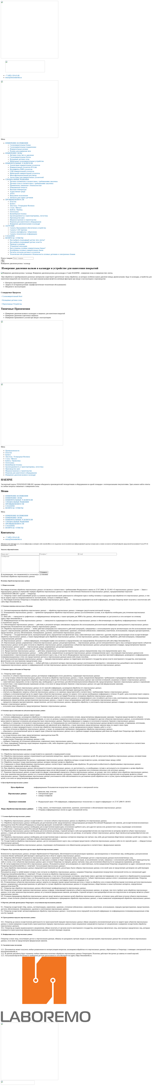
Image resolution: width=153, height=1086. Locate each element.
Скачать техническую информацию (23, 234)
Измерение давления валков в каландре (25, 224)
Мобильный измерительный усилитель (25, 173)
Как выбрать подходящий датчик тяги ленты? (27, 240)
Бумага (12, 204)
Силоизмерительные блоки (20, 145)
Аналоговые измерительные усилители (25, 165)
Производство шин (17, 218)
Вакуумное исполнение (19, 196)
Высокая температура (18, 189)
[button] (76, 139)
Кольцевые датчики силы (19, 159)
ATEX (12, 193)
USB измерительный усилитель (22, 171)
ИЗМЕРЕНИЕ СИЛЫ (13, 153)
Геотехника (14, 212)
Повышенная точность (18, 187)
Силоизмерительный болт (12, 296)
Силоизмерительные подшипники (23, 147)
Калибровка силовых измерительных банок (26, 250)
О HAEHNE (10, 236)
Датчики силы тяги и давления (22, 155)
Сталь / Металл (15, 208)
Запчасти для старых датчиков (21, 198)
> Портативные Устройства (11, 304)
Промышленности (12, 451)
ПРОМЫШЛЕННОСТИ (14, 200)
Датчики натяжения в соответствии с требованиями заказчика (34, 181)
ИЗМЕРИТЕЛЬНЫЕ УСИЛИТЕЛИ (19, 163)
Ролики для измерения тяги (20, 151)
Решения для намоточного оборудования (25, 222)
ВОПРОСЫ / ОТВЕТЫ (14, 238)
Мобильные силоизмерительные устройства (27, 161)
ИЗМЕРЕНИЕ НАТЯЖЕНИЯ (16, 143)
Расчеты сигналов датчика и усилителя (25, 252)
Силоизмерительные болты (20, 157)
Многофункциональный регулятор (23, 175)
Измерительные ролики (19, 149)
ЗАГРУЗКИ (9, 226)
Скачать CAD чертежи (18, 230)
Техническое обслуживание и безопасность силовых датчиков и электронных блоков (42, 254)
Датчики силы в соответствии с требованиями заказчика (31, 183)
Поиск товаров (6, 258)
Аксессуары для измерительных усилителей (27, 177)
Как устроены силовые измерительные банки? (27, 248)
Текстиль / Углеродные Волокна (22, 206)
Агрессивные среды (17, 191)
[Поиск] (3, 260)
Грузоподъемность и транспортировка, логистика (29, 216)
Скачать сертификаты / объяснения (23, 232)
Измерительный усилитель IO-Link (23, 167)
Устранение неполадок (18, 246)
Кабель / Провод (16, 210)
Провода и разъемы (17, 244)
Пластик (13, 202)
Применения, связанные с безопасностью (26, 185)
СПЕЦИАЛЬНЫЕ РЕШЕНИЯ (17, 179)
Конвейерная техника (18, 214)
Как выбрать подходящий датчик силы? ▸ (26, 242)
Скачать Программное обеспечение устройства (28, 228)
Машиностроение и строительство (23, 220)
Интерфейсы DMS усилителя (21, 169)
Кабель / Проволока (12, 461)
